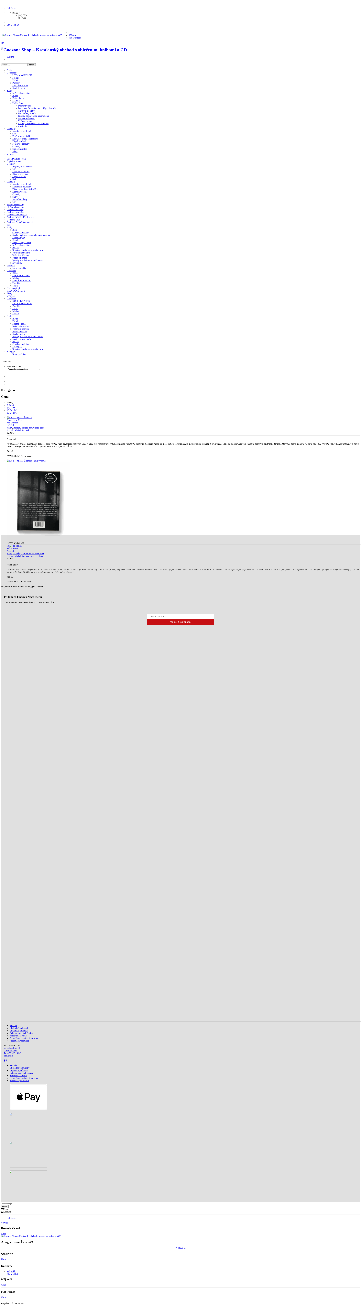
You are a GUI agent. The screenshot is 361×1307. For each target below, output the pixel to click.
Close (3, 1233)
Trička (15, 286)
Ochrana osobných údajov (21, 1033)
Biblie (15, 319)
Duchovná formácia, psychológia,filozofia (31, 235)
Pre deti (15, 247)
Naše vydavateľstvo (21, 245)
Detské (15, 313)
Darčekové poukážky (21, 186)
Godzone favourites (15, 212)
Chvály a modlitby (20, 232)
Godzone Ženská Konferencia (20, 222)
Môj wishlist (12, 1274)
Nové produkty (19, 268)
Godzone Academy (15, 209)
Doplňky (11, 164)
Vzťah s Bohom (19, 258)
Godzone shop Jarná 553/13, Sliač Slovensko (12, 1053)
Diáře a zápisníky (20, 174)
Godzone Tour (13, 219)
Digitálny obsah (14, 161)
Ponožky (16, 283)
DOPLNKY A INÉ (21, 275)
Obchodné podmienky (19, 1028)
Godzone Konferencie (17, 214)
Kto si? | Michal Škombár (18, 430)
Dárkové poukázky (20, 171)
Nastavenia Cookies (18, 1035)
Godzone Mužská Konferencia (20, 217)
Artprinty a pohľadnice (22, 184)
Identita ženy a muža (21, 242)
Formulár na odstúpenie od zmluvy (25, 1038)
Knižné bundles (19, 324)
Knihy (9, 227)
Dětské (15, 273)
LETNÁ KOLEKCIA (22, 303)
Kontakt (13, 1025)
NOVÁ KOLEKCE (21, 280)
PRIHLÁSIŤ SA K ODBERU (180, 622)
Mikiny (15, 278)
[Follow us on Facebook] (1, 43)
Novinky (11, 265)
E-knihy (16, 240)
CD (14, 169)
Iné (8, 225)
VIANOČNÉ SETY (16, 291)
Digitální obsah (19, 176)
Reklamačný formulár (19, 1041)
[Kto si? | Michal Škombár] (183, 417)
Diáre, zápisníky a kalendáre (25, 189)
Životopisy (17, 263)
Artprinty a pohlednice (22, 166)
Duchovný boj (18, 237)
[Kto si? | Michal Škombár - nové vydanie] (183, 501)
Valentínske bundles (21, 252)
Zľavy (9, 293)
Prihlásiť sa (181, 1248)
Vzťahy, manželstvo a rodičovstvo (27, 260)
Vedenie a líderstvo (20, 255)
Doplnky (11, 181)
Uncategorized (13, 288)
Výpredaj (11, 296)
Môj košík (11, 1271)
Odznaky (16, 194)
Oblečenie (11, 270)
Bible (14, 230)
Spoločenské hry (19, 199)
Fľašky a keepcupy (15, 204)
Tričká (15, 308)
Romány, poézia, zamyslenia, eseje (27, 250)
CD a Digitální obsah (16, 159)
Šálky (14, 179)
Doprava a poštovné (18, 1030)
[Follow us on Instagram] (3, 43)
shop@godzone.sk (12, 1048)
